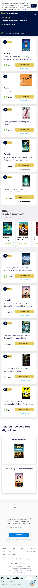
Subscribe (19, 535)
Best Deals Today (10, 554)
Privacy (14, 548)
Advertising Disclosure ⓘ (10, 559)
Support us (7, 551)
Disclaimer (30, 548)
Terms (21, 548)
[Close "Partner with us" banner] (36, 576)
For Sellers (30, 551)
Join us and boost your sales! (11, 584)
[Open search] (35, 14)
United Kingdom (26, 559)
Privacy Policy (24, 9)
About (5, 548)
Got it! (33, 5)
